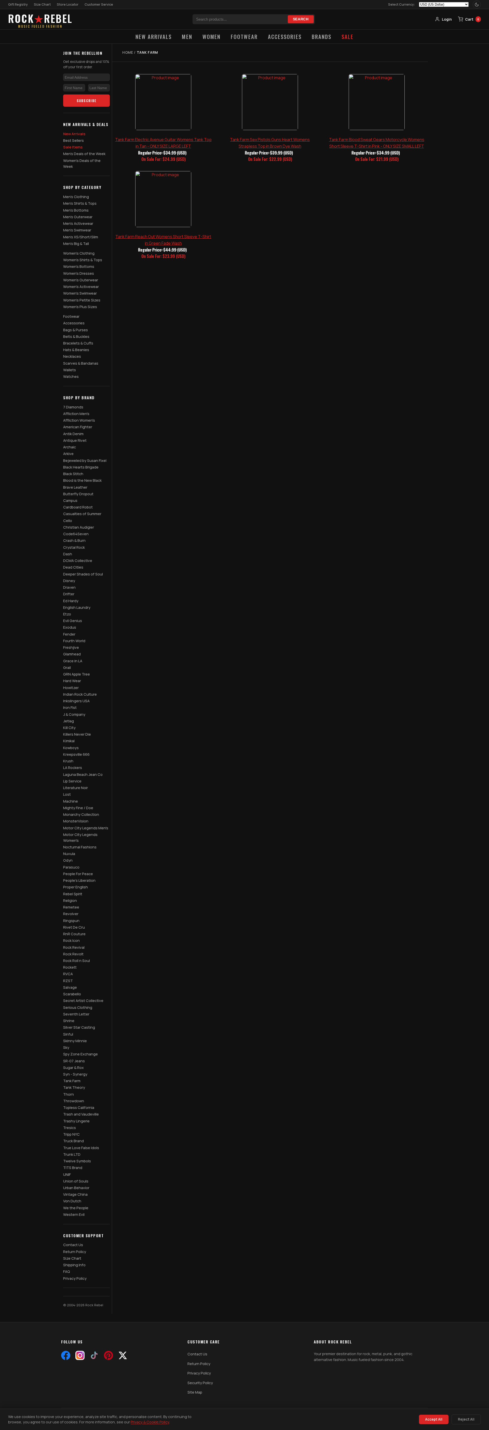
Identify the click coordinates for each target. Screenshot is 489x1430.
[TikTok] (94, 1355)
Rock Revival (74, 947)
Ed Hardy (70, 600)
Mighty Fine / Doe (78, 807)
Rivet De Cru (74, 927)
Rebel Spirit (72, 893)
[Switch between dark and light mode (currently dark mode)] (477, 5)
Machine (70, 801)
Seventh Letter (76, 1014)
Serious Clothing (77, 1007)
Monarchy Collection (81, 814)
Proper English (75, 887)
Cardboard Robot (78, 507)
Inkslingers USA (76, 700)
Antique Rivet (75, 440)
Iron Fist (70, 707)
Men (187, 36)
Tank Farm (71, 1080)
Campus (70, 500)
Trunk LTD (71, 1154)
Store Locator (67, 4)
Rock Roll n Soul (76, 960)
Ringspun (71, 920)
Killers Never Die (77, 734)
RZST (68, 980)
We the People (75, 1207)
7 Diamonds (73, 407)
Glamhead (72, 654)
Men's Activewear (78, 223)
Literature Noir (75, 787)
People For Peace (78, 873)
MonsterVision (75, 821)
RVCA (68, 973)
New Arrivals (153, 36)
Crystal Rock (74, 547)
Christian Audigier (78, 527)
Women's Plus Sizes (80, 306)
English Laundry (76, 607)
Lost (67, 794)
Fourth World (74, 640)
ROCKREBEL (40, 19)
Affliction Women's (79, 420)
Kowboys (71, 747)
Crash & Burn (74, 540)
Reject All (466, 1419)
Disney (69, 580)
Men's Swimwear (77, 230)
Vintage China (75, 1194)
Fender (69, 634)
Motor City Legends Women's (80, 837)
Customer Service (99, 4)
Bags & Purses (75, 329)
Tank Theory (74, 1087)
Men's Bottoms (76, 210)
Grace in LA (72, 660)
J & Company (74, 714)
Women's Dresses (78, 273)
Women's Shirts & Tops (82, 259)
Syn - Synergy (75, 1074)
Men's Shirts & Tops (80, 203)
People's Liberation (79, 880)
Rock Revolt (73, 954)
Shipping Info (74, 1264)
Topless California (78, 1107)
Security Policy (200, 1382)
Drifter (68, 594)
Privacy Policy (75, 1278)
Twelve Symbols (77, 1161)
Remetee (71, 907)
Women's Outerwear (80, 280)
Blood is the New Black (82, 480)
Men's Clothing (76, 196)
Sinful (68, 1034)
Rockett (70, 967)
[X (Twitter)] (122, 1355)
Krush (68, 761)
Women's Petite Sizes (81, 300)
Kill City (69, 727)
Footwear (244, 36)
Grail (67, 667)
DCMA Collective (77, 560)
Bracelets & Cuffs (78, 343)
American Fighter (77, 426)
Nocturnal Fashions (80, 847)
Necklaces (72, 356)
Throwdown (73, 1100)
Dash (67, 554)
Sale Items (73, 147)
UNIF (67, 1174)
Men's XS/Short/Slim (80, 237)
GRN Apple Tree (76, 674)
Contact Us (73, 1244)
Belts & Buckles (76, 336)
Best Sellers (73, 140)
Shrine (68, 1020)
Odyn (68, 860)
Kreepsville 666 (76, 754)
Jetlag (68, 721)
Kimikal (69, 740)
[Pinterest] (108, 1355)
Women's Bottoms (78, 266)
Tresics (69, 1127)
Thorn (68, 1094)
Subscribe (87, 100)
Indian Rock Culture (80, 694)
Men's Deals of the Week (84, 153)
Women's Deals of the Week (82, 163)
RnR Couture (74, 933)
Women (211, 36)
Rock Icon (71, 940)
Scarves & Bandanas (80, 363)
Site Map (194, 1392)
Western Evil (74, 1214)
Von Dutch (72, 1201)
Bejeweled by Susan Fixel (84, 460)
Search (301, 19)
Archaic (69, 447)
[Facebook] (65, 1355)
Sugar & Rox (73, 1067)
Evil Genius (72, 620)
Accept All (433, 1419)
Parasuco (71, 867)
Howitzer (71, 687)
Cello (67, 520)
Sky (66, 1047)
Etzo (67, 614)
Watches (71, 376)
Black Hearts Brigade (81, 467)
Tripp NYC (71, 1134)
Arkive (68, 453)
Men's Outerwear (77, 216)
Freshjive (71, 647)
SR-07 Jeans (74, 1060)
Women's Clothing (78, 253)
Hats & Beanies (76, 349)
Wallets (69, 369)
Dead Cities (73, 567)
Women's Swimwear (80, 293)
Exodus (69, 627)
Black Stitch (73, 473)
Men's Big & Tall (76, 243)
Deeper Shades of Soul (83, 574)
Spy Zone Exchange (80, 1054)
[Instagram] (80, 1355)
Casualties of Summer (82, 513)
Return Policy (74, 1251)
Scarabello (72, 994)
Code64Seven (76, 533)
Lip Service (72, 781)
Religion (70, 900)
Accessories (285, 36)
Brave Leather (75, 487)
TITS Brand (72, 1167)
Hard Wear (72, 680)
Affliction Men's (76, 413)
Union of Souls (75, 1181)
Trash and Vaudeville (81, 1114)
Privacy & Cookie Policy (150, 1422)
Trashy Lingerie (76, 1121)
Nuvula (69, 853)
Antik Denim (73, 433)
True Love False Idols (81, 1147)
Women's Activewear (81, 286)
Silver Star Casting (79, 1027)
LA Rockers (72, 767)
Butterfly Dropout (78, 493)
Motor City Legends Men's (85, 828)
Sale (348, 36)
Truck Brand (73, 1140)
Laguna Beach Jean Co (83, 774)
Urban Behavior (76, 1187)
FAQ (66, 1271)
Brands (321, 36)
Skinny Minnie (75, 1040)
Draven (69, 587)
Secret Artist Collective (83, 1000)
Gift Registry (18, 4)
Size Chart (42, 4)
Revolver (70, 913)
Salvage (70, 987)
